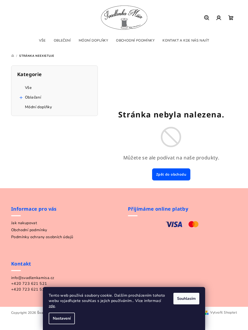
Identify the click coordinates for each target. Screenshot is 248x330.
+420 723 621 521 (29, 283)
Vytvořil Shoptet (223, 312)
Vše (28, 87)
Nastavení (62, 318)
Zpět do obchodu (171, 174)
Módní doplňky (38, 107)
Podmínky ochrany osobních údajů (42, 237)
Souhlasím (186, 298)
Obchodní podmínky (29, 230)
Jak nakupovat (24, 223)
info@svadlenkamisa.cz (32, 277)
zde (52, 306)
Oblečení (33, 97)
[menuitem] (42, 40)
